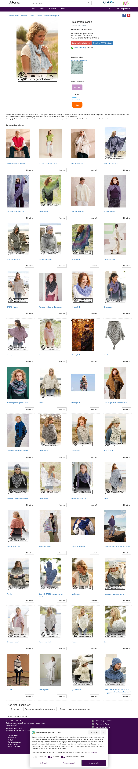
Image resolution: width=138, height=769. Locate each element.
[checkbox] (39, 757)
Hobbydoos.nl (14, 16)
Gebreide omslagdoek (79, 498)
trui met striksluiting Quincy (16, 163)
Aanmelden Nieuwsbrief (14, 728)
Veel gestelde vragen (15, 742)
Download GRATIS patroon (102, 43)
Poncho (41, 355)
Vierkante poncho (45, 546)
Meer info (29, 170)
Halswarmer (75, 450)
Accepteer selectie (69, 763)
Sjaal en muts (108, 450)
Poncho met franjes (45, 642)
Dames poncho (44, 690)
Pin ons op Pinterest (103, 727)
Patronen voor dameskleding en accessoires (40, 709)
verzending (80, 47)
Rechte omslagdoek (78, 546)
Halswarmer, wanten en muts (114, 594)
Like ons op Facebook (103, 721)
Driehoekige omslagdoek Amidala (115, 403)
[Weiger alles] (103, 732)
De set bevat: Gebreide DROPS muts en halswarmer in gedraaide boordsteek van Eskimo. (117, 692)
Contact (10, 740)
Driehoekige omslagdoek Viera (17, 450)
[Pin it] (128, 15)
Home (33, 8)
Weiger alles (44, 763)
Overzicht (95, 732)
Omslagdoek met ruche (15, 355)
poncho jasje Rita (77, 163)
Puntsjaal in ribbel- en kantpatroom (51, 307)
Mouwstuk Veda (109, 211)
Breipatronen (15, 709)
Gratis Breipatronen (14, 746)
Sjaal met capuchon (13, 259)
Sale (109, 8)
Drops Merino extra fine (79, 60)
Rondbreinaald (13, 744)
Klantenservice (13, 735)
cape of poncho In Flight (112, 163)
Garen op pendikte (123, 8)
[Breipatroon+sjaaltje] (123, 15)
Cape (105, 642)
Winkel (42, 8)
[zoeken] (89, 3)
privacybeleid (92, 752)
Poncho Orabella (109, 259)
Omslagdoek (43, 211)
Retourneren (12, 738)
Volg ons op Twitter (102, 724)
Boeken (64, 8)
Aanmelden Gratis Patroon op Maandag (19, 730)
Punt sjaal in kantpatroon (15, 211)
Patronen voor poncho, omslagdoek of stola (75, 709)
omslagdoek (75, 594)
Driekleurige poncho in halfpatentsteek (117, 546)
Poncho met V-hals (77, 211)
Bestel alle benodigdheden (81, 43)
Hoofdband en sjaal (45, 259)
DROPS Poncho (12, 307)
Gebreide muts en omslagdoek (17, 498)
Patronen (52, 8)
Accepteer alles (94, 763)
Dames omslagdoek (13, 546)
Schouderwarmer (13, 642)
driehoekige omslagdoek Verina (17, 403)
